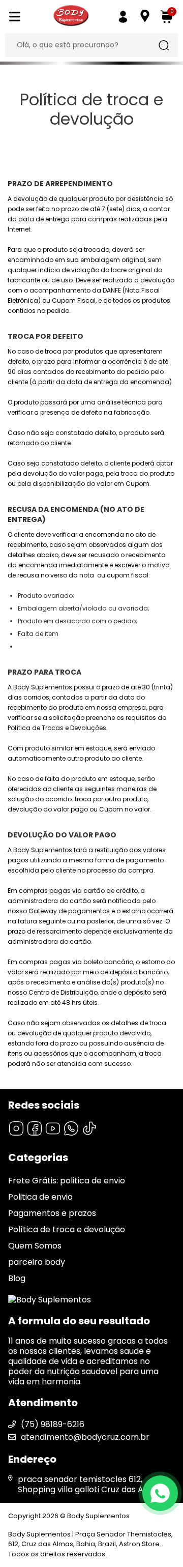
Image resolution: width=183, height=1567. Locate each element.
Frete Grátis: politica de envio (66, 1180)
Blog (16, 1278)
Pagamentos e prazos (52, 1213)
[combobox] (84, 45)
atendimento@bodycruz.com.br (85, 1437)
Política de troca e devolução (66, 1229)
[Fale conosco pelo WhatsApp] (160, 1493)
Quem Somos (35, 1246)
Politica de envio (40, 1197)
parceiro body (36, 1262)
